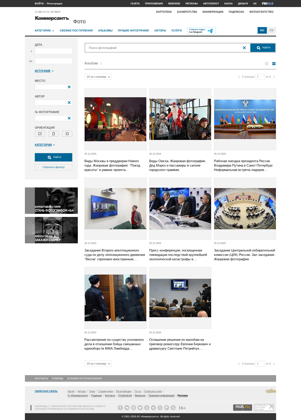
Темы (92, 391)
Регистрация (54, 3)
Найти (57, 157)
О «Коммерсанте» (78, 395)
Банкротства (187, 11)
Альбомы (105, 30)
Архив (71, 391)
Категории (43, 30)
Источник (42, 71)
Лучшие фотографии (133, 30)
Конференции (213, 11)
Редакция (96, 395)
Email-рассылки (153, 391)
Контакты (41, 378)
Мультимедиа (123, 391)
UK (255, 3)
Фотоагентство (261, 11)
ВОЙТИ (39, 3)
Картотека (164, 11)
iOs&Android (125, 395)
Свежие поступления (76, 30)
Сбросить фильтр (54, 167)
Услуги (176, 30)
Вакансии (140, 395)
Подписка (236, 11)
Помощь (57, 378)
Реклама (183, 395)
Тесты (137, 391)
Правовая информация (162, 395)
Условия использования (84, 378)
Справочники (105, 391)
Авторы (160, 30)
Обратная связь (46, 391)
